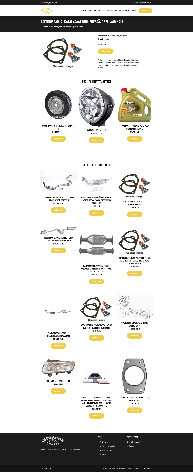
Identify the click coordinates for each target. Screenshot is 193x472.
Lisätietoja (105, 51)
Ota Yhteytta (113, 468)
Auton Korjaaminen (109, 446)
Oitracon (105, 442)
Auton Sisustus (107, 450)
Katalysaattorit (121, 36)
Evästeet (122, 468)
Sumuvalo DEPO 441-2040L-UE (58, 381)
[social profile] (56, 3)
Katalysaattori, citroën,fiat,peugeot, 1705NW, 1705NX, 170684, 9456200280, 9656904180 (96, 200)
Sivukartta (147, 468)
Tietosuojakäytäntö (134, 468)
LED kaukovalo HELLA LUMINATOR (96, 130)
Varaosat (111, 36)
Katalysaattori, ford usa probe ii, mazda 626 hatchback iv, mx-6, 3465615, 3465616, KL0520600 (96, 269)
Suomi (136, 3)
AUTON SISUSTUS (122, 11)
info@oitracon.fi (145, 3)
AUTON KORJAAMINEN (103, 11)
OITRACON (86, 11)
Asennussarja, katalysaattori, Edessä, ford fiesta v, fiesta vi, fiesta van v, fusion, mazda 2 (135, 261)
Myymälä (145, 11)
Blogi (134, 11)
